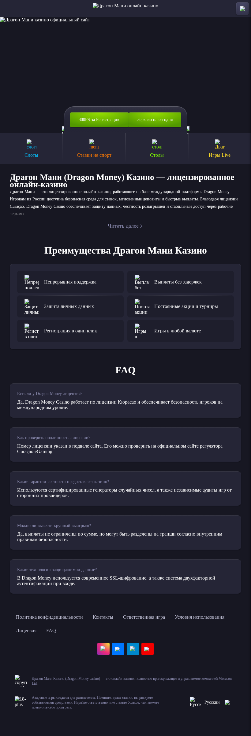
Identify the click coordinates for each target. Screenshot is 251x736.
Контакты (103, 617)
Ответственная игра (144, 617)
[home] (125, 8)
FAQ (51, 630)
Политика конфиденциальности (49, 617)
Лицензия (26, 630)
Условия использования (199, 617)
